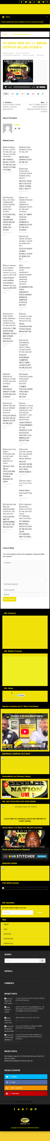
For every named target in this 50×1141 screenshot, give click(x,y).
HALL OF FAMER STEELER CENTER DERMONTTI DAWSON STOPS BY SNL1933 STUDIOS (37, 114)
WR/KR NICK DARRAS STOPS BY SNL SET (25, 166)
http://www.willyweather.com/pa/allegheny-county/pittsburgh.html (13, 690)
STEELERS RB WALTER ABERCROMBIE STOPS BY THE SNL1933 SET (9, 528)
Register (6, 931)
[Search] (42, 967)
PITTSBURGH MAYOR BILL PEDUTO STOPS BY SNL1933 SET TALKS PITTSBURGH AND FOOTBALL (25, 536)
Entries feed (7, 941)
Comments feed (8, 946)
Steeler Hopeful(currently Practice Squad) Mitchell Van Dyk (25, 334)
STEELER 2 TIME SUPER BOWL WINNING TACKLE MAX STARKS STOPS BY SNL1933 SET (10, 341)
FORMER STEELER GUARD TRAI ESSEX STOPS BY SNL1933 (26, 398)
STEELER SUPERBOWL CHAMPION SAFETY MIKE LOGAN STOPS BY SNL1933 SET (25, 368)
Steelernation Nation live (21, 41)
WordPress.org (8, 950)
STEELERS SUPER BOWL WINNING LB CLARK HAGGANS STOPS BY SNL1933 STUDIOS (29, 1044)
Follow (22, 702)
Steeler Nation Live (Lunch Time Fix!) (25, 500)
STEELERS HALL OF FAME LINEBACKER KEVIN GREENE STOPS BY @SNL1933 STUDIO (9, 229)
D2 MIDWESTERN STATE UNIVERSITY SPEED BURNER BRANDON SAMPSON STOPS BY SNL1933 (26, 303)
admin (11, 60)
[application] (25, 94)
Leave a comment (28, 62)
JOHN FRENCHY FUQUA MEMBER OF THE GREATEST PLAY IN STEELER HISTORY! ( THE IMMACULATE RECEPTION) (25, 438)
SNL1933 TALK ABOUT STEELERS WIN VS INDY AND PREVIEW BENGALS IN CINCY (9, 481)
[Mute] (37, 94)
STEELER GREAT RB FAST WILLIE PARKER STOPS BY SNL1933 (9, 426)
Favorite (21, 706)
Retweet (14, 706)
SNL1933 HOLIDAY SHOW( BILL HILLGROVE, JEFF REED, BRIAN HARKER (26, 473)
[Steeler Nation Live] (25, 12)
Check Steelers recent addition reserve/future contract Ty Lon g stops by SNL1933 (9, 289)
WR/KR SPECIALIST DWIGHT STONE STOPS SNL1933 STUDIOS (9, 398)
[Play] (6, 94)
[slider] (42, 94)
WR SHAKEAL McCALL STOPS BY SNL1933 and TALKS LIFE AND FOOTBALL (9, 171)
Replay (8, 706)
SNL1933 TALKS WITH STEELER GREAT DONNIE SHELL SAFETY (25, 192)
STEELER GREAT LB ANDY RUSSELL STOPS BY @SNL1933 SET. (12, 112)
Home (5, 41)
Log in (5, 936)
